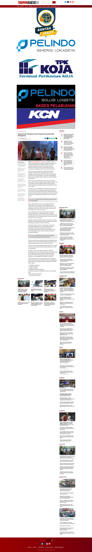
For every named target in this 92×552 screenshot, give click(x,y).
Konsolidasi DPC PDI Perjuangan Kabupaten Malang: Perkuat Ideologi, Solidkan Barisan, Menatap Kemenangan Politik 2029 (67, 325)
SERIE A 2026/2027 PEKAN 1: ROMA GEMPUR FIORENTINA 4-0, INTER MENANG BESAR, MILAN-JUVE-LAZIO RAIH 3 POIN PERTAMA (67, 424)
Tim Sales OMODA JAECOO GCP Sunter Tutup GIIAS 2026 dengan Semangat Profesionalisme (67, 390)
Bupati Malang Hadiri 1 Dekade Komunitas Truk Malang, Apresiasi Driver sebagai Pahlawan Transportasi (67, 399)
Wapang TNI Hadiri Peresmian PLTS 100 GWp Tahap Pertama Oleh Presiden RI (67, 464)
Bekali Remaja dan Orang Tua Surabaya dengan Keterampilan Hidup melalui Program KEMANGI (67, 268)
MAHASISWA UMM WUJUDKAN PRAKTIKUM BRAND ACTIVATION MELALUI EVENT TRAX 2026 (66, 394)
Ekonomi (30, 6)
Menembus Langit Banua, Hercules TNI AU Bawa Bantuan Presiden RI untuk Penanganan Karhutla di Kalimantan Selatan (67, 468)
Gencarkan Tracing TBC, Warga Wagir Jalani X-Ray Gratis (66, 493)
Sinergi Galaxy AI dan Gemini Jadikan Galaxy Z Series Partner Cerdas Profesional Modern (67, 529)
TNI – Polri (35, 6)
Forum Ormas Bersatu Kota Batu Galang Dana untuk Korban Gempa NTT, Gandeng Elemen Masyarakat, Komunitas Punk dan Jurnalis (67, 229)
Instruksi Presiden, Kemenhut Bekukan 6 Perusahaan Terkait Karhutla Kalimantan (67, 272)
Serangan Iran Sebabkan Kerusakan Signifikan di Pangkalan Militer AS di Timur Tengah (66, 303)
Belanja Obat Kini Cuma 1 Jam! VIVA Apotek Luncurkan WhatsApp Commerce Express (67, 533)
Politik (26, 6)
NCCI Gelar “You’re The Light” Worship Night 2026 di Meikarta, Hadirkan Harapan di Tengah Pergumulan (67, 264)
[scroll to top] (88, 550)
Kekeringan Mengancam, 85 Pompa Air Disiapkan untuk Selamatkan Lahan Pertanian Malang (67, 501)
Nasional (22, 6)
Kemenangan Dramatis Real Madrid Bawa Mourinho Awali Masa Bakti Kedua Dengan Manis (67, 428)
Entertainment (54, 6)
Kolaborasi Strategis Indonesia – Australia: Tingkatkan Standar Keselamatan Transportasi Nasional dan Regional (67, 299)
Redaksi (21, 138)
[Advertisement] (67, 189)
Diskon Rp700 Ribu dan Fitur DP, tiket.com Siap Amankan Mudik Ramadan (67, 523)
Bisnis (48, 6)
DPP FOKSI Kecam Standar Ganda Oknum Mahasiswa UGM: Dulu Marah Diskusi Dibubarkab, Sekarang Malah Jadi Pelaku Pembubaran (66, 338)
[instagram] (71, 2)
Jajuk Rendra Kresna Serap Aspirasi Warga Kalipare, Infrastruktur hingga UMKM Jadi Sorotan (66, 333)
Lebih (59, 6)
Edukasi (40, 6)
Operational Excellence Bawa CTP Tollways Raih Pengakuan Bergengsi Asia (66, 307)
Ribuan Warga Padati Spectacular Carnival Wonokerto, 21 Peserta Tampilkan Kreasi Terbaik (66, 489)
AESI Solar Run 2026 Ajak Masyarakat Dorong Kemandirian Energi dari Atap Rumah (66, 436)
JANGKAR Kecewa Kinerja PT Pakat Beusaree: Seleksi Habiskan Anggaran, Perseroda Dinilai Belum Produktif (67, 224)
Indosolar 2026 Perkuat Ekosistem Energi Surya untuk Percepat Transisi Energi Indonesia (66, 372)
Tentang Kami (41, 547)
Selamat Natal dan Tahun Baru (65, 525)
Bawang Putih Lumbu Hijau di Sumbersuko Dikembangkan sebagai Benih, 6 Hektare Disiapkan (66, 497)
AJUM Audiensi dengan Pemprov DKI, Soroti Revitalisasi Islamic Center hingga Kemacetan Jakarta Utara (67, 234)
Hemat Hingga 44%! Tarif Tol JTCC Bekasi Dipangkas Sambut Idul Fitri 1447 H (67, 406)
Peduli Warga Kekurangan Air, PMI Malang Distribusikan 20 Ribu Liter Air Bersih (67, 505)
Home (18, 6)
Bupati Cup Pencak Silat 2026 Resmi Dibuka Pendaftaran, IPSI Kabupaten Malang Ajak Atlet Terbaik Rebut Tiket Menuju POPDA (69, 136)
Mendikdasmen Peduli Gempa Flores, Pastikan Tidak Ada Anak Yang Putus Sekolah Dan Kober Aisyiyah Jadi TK (66, 256)
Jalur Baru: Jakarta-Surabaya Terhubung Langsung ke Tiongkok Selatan (67, 294)
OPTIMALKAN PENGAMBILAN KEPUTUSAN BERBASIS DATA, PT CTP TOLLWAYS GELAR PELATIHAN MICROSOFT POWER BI (67, 361)
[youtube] (73, 2)
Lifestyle (44, 6)
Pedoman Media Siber (59, 547)
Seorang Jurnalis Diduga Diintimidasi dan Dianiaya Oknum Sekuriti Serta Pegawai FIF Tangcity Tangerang (69, 148)
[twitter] (68, 2)
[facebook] (66, 2)
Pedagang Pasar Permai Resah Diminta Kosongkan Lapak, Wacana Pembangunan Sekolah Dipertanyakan (69, 143)
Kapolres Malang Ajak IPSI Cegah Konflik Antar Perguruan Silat (66, 440)
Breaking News (23, 131)
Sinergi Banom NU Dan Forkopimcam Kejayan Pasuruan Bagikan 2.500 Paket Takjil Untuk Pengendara (67, 519)
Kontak (34, 547)
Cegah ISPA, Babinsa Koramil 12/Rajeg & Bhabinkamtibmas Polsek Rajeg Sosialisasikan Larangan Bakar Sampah (67, 220)
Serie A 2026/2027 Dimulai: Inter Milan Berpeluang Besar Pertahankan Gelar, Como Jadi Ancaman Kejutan (66, 432)
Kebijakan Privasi (49, 547)
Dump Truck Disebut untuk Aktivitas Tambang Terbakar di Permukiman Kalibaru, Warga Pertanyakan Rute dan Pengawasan (67, 238)
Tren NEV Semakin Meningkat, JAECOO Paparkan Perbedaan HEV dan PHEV (67, 403)
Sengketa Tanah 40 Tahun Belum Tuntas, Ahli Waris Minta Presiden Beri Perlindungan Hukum (67, 260)
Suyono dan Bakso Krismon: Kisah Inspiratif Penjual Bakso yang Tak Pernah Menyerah (69, 168)
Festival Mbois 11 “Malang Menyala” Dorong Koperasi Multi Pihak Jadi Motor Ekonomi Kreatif (67, 366)
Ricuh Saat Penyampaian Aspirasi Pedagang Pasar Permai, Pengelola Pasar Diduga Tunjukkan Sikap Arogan (68, 162)
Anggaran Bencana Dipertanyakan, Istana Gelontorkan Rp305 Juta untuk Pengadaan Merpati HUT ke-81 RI (67, 329)
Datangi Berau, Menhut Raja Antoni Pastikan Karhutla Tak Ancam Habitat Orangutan (66, 472)
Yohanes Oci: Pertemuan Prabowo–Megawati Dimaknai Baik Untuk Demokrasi (66, 343)
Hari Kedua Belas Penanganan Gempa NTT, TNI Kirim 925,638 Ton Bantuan (67, 461)
